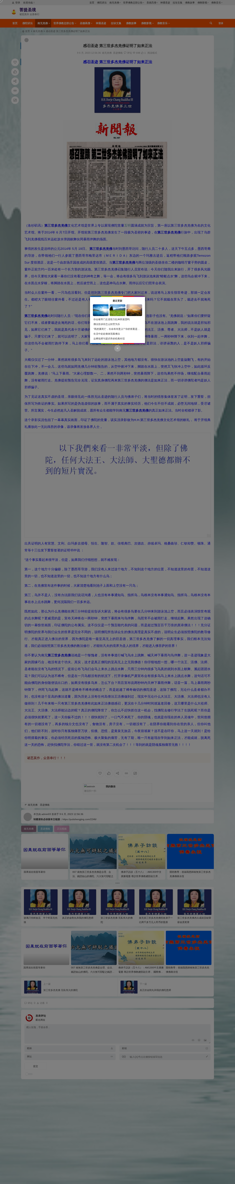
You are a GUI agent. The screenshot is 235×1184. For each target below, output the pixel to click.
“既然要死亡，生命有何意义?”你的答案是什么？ (119, 329)
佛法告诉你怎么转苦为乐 (106, 324)
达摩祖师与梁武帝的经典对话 (109, 338)
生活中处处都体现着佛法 (106, 333)
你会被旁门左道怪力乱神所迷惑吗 (111, 319)
